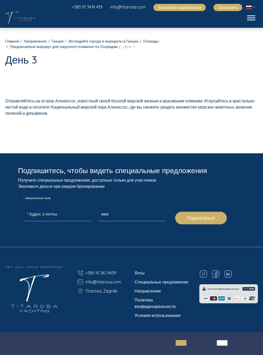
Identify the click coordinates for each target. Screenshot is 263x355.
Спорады (151, 41)
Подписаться (201, 218)
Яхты (140, 273)
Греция (58, 41)
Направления (35, 41)
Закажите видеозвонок (179, 7)
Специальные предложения (161, 282)
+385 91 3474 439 (87, 7)
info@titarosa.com (128, 7)
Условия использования (158, 315)
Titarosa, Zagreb (101, 291)
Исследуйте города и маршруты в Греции (103, 41)
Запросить (228, 7)
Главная (12, 41)
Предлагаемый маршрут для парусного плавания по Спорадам (64, 46)
